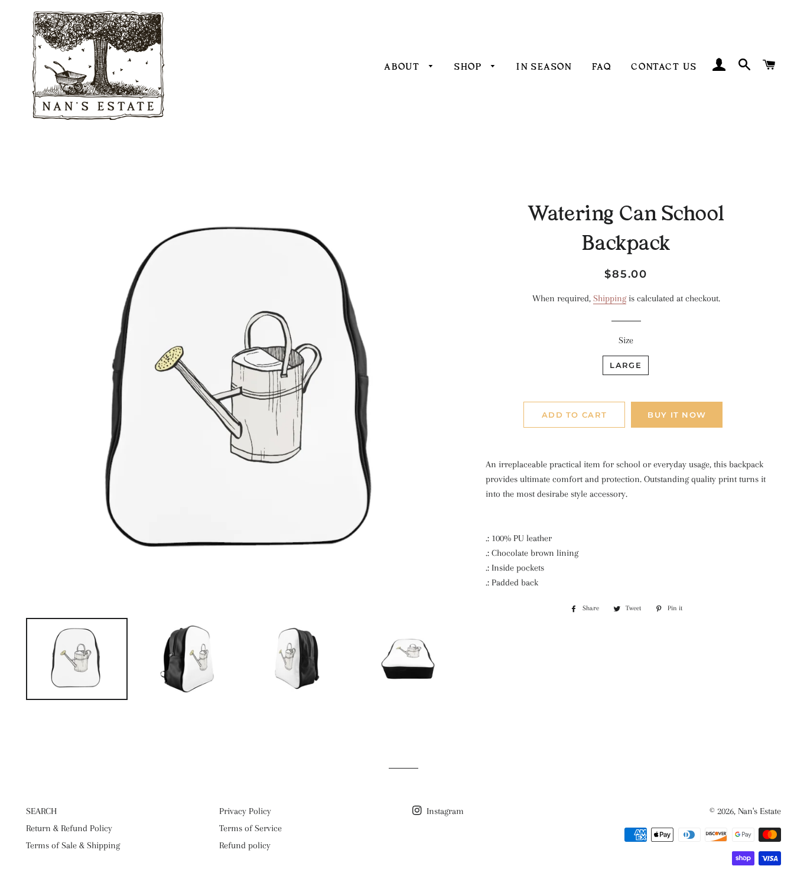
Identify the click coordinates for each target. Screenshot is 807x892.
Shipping (609, 298)
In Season (543, 65)
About (403, 65)
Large (626, 365)
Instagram (444, 811)
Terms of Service (250, 828)
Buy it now (676, 414)
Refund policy (245, 845)
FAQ (601, 65)
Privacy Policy (245, 811)
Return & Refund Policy (69, 828)
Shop (469, 65)
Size (626, 340)
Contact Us (664, 65)
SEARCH (41, 811)
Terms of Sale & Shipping (73, 845)
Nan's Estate (759, 811)
